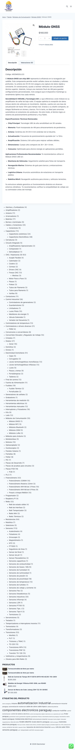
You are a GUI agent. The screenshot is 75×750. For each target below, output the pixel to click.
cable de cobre (31, 706)
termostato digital (38, 730)
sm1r (19, 730)
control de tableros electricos (20, 714)
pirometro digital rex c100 (56, 724)
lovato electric (25, 722)
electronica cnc (49, 714)
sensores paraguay (10, 730)
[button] (33, 25)
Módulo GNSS (49, 44)
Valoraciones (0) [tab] (27, 63)
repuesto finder (22, 727)
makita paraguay (54, 722)
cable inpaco (42, 706)
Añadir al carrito (60, 38)
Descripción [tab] (12, 63)
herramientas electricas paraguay (50, 716)
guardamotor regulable (25, 716)
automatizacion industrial (34, 703)
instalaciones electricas (23, 719)
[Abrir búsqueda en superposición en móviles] (67, 6)
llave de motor (15, 722)
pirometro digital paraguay (43, 724)
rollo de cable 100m (63, 727)
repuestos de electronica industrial (38, 727)
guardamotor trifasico (36, 716)
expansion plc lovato (58, 714)
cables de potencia (52, 706)
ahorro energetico (6, 703)
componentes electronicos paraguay (27, 710)
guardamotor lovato (14, 716)
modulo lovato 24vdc (31, 724)
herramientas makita (64, 716)
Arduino (14, 703)
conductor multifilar (59, 711)
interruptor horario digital (54, 719)
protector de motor (12, 727)
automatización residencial (17, 706)
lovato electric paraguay (41, 722)
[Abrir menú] (71, 6)
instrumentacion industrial (40, 719)
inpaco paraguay (8, 719)
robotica (53, 727)
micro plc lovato (21, 724)
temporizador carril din (27, 730)
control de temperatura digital (37, 714)
